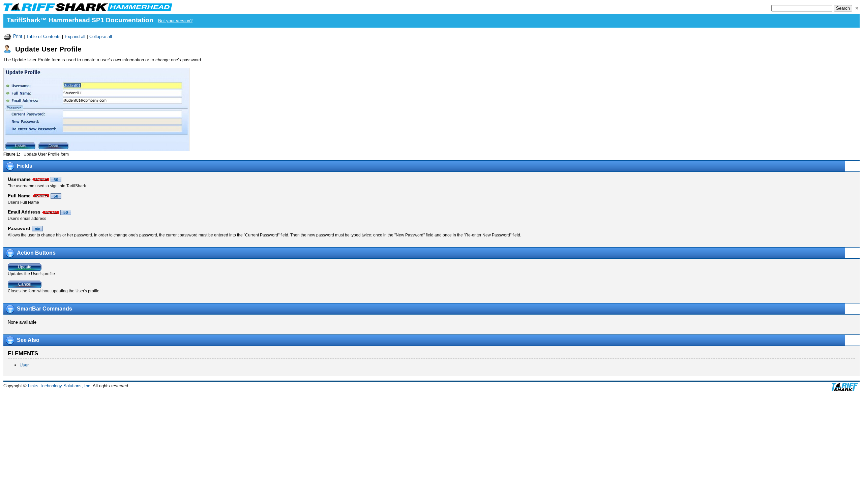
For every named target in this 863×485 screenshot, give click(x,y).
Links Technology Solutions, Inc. (60, 385)
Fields (24, 166)
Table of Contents (43, 36)
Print (17, 36)
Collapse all (100, 36)
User (24, 364)
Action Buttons (36, 253)
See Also (28, 340)
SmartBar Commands (44, 309)
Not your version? (175, 20)
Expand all (75, 36)
